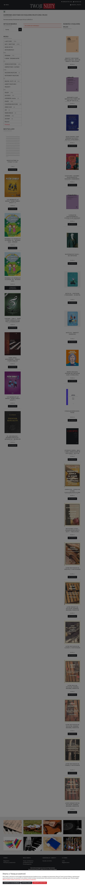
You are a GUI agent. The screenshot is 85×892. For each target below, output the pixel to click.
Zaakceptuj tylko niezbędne (12, 882)
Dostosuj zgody (26, 882)
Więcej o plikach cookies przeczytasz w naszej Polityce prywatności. (19, 879)
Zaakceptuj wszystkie (39, 882)
